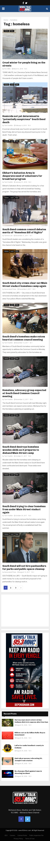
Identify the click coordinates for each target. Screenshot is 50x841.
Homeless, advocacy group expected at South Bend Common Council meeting (24, 393)
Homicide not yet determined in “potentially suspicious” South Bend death (23, 119)
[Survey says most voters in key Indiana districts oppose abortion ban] (7, 723)
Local (12, 84)
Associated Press (10, 289)
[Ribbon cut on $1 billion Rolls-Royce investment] (7, 735)
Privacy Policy (18, 839)
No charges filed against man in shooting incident (28, 772)
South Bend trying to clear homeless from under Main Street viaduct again (24, 509)
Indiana (6, 31)
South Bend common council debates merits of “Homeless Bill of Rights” (24, 231)
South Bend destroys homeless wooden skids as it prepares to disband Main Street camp (20, 449)
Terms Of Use (29, 839)
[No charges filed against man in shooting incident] (7, 774)
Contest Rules (22, 835)
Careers (12, 835)
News (12, 31)
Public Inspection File (36, 835)
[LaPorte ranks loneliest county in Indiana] (7, 748)
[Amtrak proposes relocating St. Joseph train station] (7, 761)
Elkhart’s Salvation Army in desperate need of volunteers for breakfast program (22, 175)
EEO (6, 835)
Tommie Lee (8, 235)
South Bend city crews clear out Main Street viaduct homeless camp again (24, 284)
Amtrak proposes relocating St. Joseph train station (28, 759)
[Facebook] (21, 819)
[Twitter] (27, 819)
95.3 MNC (7, 69)
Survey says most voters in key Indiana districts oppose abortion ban (31, 721)
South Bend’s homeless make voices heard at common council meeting (23, 338)
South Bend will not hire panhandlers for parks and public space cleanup (24, 567)
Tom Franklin (8, 125)
